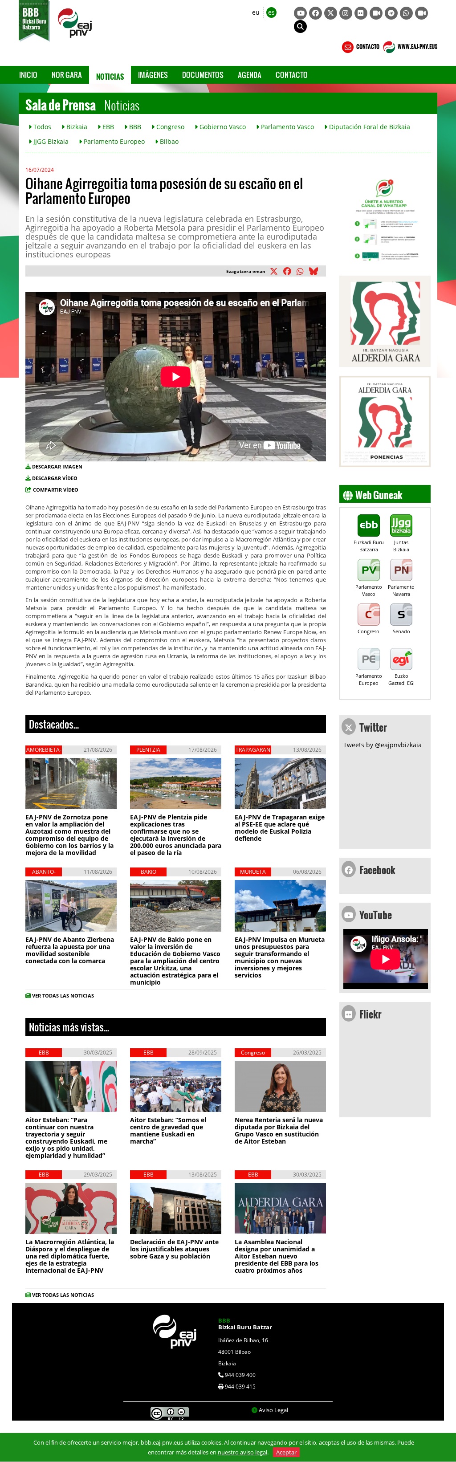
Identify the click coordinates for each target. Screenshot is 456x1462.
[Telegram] (391, 13)
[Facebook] (315, 13)
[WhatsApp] (406, 13)
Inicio (28, 74)
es (271, 12)
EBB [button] (107, 126)
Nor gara (67, 74)
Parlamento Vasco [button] (286, 126)
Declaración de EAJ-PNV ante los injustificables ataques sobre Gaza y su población (174, 1249)
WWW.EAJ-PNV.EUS (417, 45)
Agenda (249, 74)
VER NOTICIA (54, 802)
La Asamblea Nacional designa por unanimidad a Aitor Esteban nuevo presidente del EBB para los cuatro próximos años (276, 1256)
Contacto (292, 74)
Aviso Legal (273, 1410)
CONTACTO (367, 45)
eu (256, 12)
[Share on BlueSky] (315, 272)
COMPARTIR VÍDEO (55, 489)
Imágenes (153, 74)
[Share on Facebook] (289, 272)
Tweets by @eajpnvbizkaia (382, 745)
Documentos (203, 74)
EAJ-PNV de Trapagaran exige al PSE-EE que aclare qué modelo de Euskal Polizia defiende (280, 828)
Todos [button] (41, 126)
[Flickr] (360, 13)
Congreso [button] (169, 126)
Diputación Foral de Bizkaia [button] (368, 126)
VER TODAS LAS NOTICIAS (63, 995)
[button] (300, 26)
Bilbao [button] (168, 141)
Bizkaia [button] (76, 126)
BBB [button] (134, 126)
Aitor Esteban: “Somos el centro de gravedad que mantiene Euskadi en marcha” (168, 1130)
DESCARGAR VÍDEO (54, 478)
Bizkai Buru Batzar (245, 1323)
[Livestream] (376, 13)
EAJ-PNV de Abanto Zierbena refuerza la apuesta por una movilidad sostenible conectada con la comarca (69, 950)
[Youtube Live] (421, 13)
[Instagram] (345, 13)
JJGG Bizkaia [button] (50, 141)
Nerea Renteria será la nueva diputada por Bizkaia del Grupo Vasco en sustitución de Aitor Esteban (279, 1130)
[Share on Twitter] (275, 272)
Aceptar (286, 1452)
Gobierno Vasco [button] (222, 126)
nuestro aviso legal (242, 1452)
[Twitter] (330, 13)
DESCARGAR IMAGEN (57, 466)
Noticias (110, 74)
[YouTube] (300, 13)
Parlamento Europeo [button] (113, 141)
